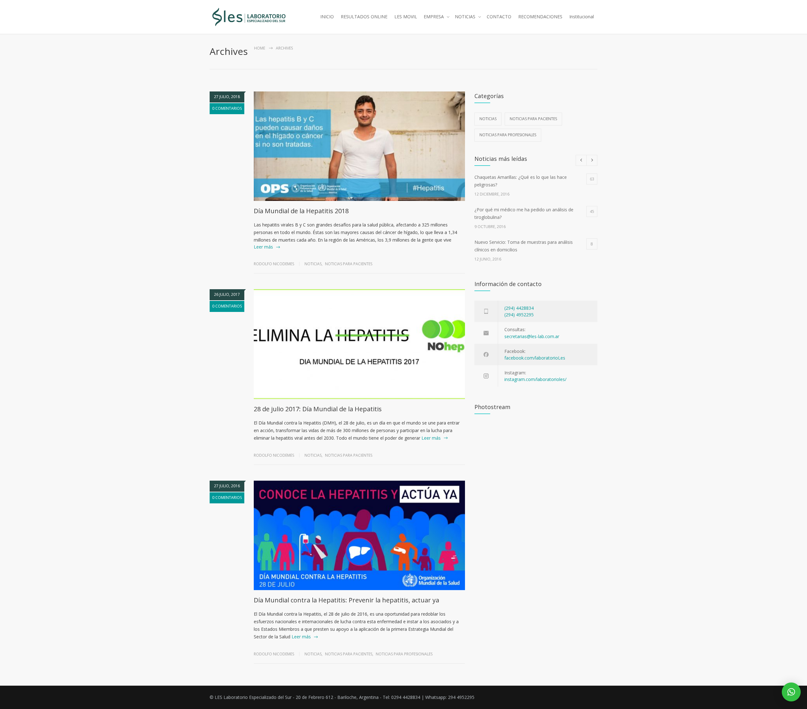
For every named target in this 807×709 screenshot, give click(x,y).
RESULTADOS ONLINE (364, 17)
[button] (791, 692)
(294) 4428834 (519, 308)
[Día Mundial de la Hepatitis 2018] (359, 146)
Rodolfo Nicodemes (274, 264)
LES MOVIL (405, 17)
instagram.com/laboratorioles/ (535, 379)
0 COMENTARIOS (227, 108)
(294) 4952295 (519, 315)
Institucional (581, 17)
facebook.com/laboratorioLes (534, 358)
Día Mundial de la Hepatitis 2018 (301, 211)
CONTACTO (499, 17)
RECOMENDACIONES (540, 17)
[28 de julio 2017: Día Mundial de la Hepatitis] (359, 344)
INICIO (327, 17)
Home (259, 48)
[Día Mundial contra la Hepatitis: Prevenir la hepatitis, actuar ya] (359, 535)
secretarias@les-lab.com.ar (531, 336)
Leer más (263, 247)
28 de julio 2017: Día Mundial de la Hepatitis (318, 409)
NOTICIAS (465, 17)
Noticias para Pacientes (348, 264)
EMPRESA (434, 17)
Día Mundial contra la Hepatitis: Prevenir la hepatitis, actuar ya (346, 600)
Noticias (313, 264)
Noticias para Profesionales (404, 654)
